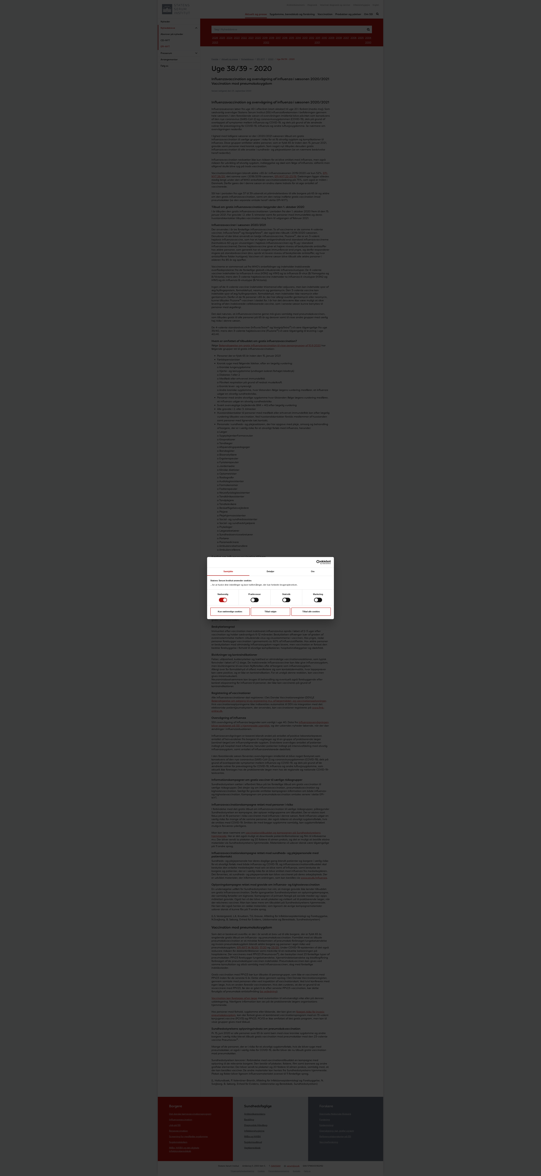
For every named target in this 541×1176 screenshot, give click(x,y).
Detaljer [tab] (270, 571)
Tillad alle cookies (311, 611)
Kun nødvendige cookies (230, 611)
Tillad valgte (270, 611)
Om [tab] (312, 571)
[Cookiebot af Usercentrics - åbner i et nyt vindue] (318, 562)
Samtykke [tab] (228, 571)
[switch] (255, 600)
